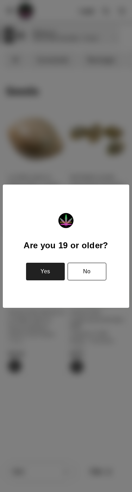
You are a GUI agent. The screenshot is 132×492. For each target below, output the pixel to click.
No (86, 271)
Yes (45, 271)
